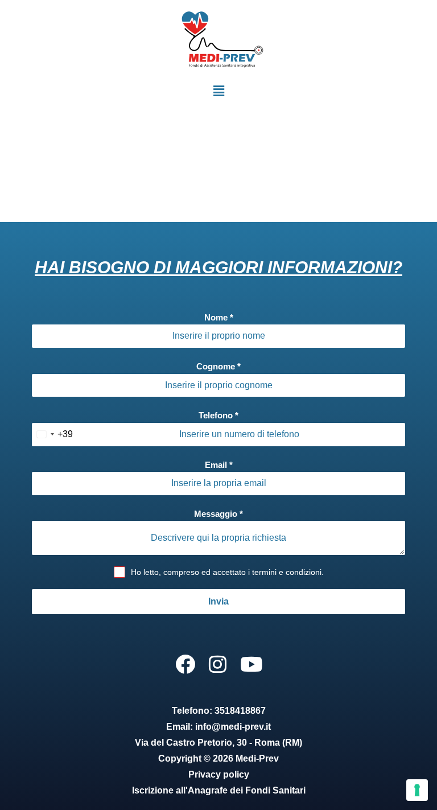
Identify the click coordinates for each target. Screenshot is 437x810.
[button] (218, 91)
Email (219, 465)
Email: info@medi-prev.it (218, 726)
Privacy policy (218, 774)
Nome (218, 317)
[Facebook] (185, 664)
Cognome (218, 366)
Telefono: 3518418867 (219, 711)
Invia (218, 601)
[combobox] (52, 434)
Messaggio (218, 514)
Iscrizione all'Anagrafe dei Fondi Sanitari (219, 790)
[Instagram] (217, 664)
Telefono (218, 415)
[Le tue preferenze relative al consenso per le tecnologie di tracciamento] (417, 790)
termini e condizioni (286, 572)
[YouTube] (251, 664)
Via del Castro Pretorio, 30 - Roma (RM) (218, 742)
